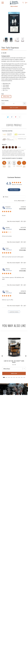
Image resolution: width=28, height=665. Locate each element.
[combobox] (20, 200)
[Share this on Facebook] (11, 117)
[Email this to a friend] (19, 117)
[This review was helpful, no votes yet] (21, 221)
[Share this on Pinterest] (15, 117)
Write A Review (14, 189)
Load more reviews (14, 312)
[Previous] (2, 22)
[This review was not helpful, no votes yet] (24, 221)
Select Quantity (5, 100)
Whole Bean (6, 96)
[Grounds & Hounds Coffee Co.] (14, 2)
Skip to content (14, 6)
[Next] (25, 22)
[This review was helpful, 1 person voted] (21, 285)
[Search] (23, 2)
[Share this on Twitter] (8, 117)
